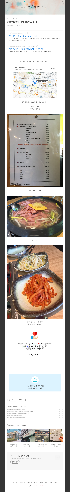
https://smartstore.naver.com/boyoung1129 (22, 46)
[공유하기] (13, 400)
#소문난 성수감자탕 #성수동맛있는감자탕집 (17, 413)
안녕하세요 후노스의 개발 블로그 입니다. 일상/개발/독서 (25, 458)
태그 (56, 482)
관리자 (35, 482)
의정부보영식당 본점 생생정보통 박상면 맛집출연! (26, 49)
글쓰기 (41, 482)
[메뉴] (7, 2)
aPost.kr (36, 485)
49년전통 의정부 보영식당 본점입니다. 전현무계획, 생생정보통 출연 (30, 51)
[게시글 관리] (15, 400)
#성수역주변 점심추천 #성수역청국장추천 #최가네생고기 (20, 411)
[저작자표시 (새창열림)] (26, 400)
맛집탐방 (15, 406)
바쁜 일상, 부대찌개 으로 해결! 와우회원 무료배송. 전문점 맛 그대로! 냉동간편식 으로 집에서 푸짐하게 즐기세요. (34, 39)
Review (9, 406)
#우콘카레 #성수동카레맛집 (13, 415)
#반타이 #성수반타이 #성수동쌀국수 (15, 417)
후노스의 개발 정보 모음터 (35, 7)
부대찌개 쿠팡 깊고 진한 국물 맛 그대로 (23, 36)
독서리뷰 (15, 482)
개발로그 (29, 482)
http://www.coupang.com (16, 33)
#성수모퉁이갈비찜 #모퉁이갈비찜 (15, 409)
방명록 (50, 482)
